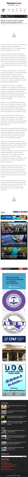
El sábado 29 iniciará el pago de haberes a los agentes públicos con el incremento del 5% (13, 244)
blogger (25, 268)
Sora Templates (18, 475)
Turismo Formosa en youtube (7, 469)
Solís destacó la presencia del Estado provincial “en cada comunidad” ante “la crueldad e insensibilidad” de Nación (13, 256)
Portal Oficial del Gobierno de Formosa (9, 465)
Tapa (4, 24)
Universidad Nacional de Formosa (8, 466)
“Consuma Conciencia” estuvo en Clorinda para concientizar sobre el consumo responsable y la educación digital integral (17, 437)
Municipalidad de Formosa (6, 463)
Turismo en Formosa (5, 468)
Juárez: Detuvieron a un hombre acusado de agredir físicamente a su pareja (15, 448)
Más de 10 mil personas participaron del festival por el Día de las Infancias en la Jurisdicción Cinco (13, 231)
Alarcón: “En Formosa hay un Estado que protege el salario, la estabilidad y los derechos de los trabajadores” (16, 416)
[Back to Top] (14, 474)
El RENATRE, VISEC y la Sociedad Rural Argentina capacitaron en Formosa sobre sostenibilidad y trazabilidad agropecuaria (17, 423)
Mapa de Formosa (4, 461)
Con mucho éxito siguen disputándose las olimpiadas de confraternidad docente (16, 431)
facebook (21, 268)
